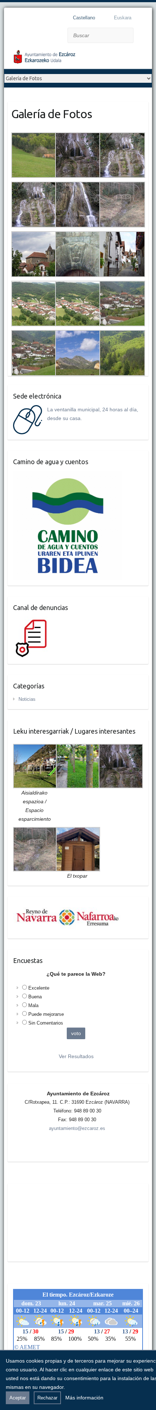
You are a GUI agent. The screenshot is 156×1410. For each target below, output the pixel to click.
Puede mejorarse (46, 1014)
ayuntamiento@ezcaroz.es (77, 1128)
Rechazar (47, 1398)
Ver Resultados (76, 1056)
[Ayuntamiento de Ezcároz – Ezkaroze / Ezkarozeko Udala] (62, 58)
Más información (84, 1398)
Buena (35, 996)
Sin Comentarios (45, 1023)
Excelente (38, 988)
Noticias (27, 699)
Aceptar (17, 1398)
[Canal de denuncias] (33, 621)
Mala (33, 1005)
